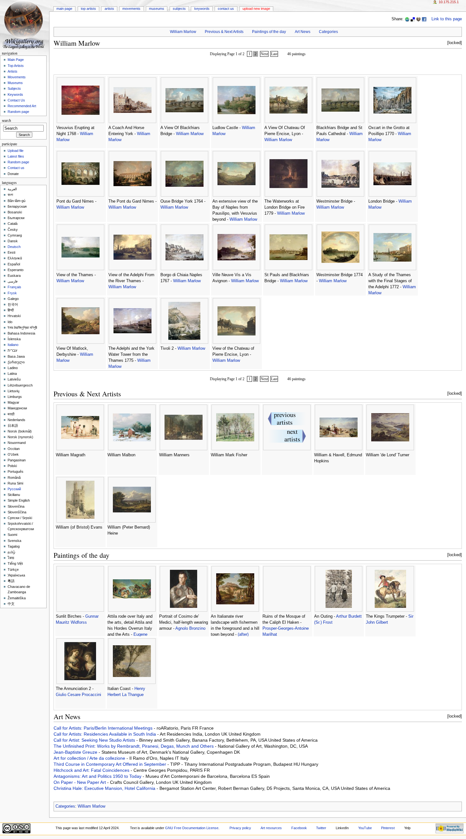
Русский (14, 489)
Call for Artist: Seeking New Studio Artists (95, 740)
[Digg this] (418, 19)
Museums (156, 8)
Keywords (202, 8)
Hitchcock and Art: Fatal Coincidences (92, 770)
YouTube (365, 828)
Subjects (179, 8)
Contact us (16, 168)
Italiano (13, 345)
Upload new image (256, 8)
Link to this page (446, 19)
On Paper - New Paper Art (80, 782)
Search (6, 120)
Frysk (12, 293)
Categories (328, 31)
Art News (302, 31)
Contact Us (226, 8)
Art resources (271, 828)
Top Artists (88, 8)
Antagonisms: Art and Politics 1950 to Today (98, 776)
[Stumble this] (407, 19)
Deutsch (14, 247)
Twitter (321, 828)
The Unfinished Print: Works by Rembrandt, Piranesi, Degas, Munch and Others (134, 746)
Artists (109, 8)
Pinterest (388, 828)
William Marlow (183, 31)
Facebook (299, 828)
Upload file (15, 151)
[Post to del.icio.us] (413, 19)
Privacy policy (240, 828)
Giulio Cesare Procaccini (78, 695)
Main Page (64, 8)
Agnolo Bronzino (190, 628)
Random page (18, 112)
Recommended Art (22, 106)
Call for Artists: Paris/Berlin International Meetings (104, 728)
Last (274, 54)
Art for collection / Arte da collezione (90, 758)
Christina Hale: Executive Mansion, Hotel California (105, 788)
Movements (131, 8)
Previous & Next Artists (224, 31)
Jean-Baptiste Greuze (76, 752)
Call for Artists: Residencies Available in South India (105, 734)
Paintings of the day (269, 31)
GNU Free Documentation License (191, 828)
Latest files (16, 156)
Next (264, 54)
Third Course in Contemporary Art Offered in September (110, 764)
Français (14, 287)
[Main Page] (24, 24)
